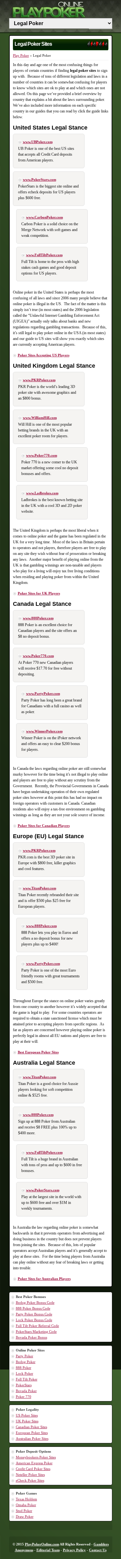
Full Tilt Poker (26, 1379)
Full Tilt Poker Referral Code (37, 1326)
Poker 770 (23, 1397)
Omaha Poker (26, 1505)
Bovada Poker (26, 1391)
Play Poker (21, 55)
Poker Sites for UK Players (39, 593)
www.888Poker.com (38, 618)
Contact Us (97, 1550)
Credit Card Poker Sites (33, 1469)
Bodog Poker (25, 1362)
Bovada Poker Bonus (31, 1337)
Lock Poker (24, 1373)
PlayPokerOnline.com (42, 1544)
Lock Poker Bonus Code (34, 1320)
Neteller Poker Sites (30, 1475)
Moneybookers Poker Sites (36, 1457)
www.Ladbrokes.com (42, 493)
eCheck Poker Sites (30, 1480)
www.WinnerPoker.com (44, 731)
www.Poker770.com (41, 455)
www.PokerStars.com (39, 179)
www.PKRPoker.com (39, 380)
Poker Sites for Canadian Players (44, 826)
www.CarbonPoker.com (44, 217)
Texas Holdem (26, 1499)
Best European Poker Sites (38, 1052)
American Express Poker (34, 1463)
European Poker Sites (32, 1433)
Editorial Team (48, 1550)
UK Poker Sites (27, 1421)
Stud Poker (24, 1511)
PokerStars (24, 1385)
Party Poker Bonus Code (34, 1314)
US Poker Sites (27, 1415)
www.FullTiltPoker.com (44, 255)
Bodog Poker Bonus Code (35, 1302)
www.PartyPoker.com (43, 693)
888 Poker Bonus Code (33, 1308)
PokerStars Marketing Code (36, 1331)
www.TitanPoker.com (39, 888)
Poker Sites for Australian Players (44, 1279)
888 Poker (23, 1368)
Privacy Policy (74, 1550)
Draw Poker (25, 1516)
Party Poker (24, 1356)
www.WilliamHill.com (40, 418)
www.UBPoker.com (38, 142)
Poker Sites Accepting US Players (43, 355)
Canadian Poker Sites (31, 1427)
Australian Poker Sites (32, 1438)
